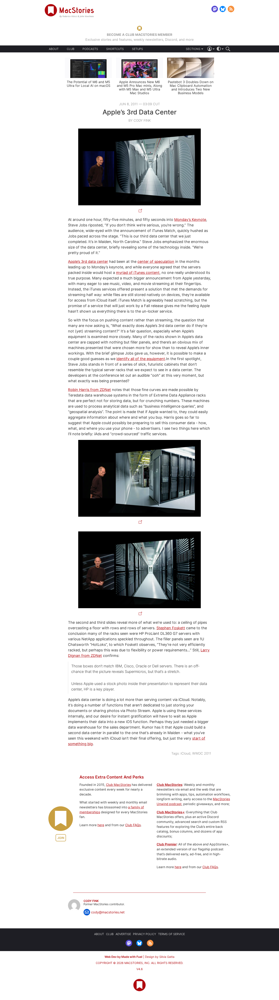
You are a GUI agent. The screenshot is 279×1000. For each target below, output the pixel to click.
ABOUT (54, 48)
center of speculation (155, 261)
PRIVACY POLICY (144, 934)
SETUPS (137, 48)
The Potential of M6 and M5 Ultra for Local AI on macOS (88, 84)
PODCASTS (90, 48)
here (100, 825)
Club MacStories (118, 785)
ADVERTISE (123, 934)
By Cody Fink (139, 120)
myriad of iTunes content (138, 272)
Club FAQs (133, 825)
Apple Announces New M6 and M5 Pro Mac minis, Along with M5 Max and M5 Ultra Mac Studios (139, 87)
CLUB (70, 49)
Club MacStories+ (171, 812)
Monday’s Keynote (190, 219)
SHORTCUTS (115, 48)
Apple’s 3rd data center (88, 261)
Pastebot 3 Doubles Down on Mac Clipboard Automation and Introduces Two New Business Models (190, 87)
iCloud (185, 753)
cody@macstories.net (108, 912)
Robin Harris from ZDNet (89, 390)
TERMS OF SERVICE (171, 934)
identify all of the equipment (140, 359)
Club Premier (167, 844)
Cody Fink (91, 901)
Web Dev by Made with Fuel (123, 956)
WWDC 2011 (201, 753)
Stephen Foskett (170, 628)
